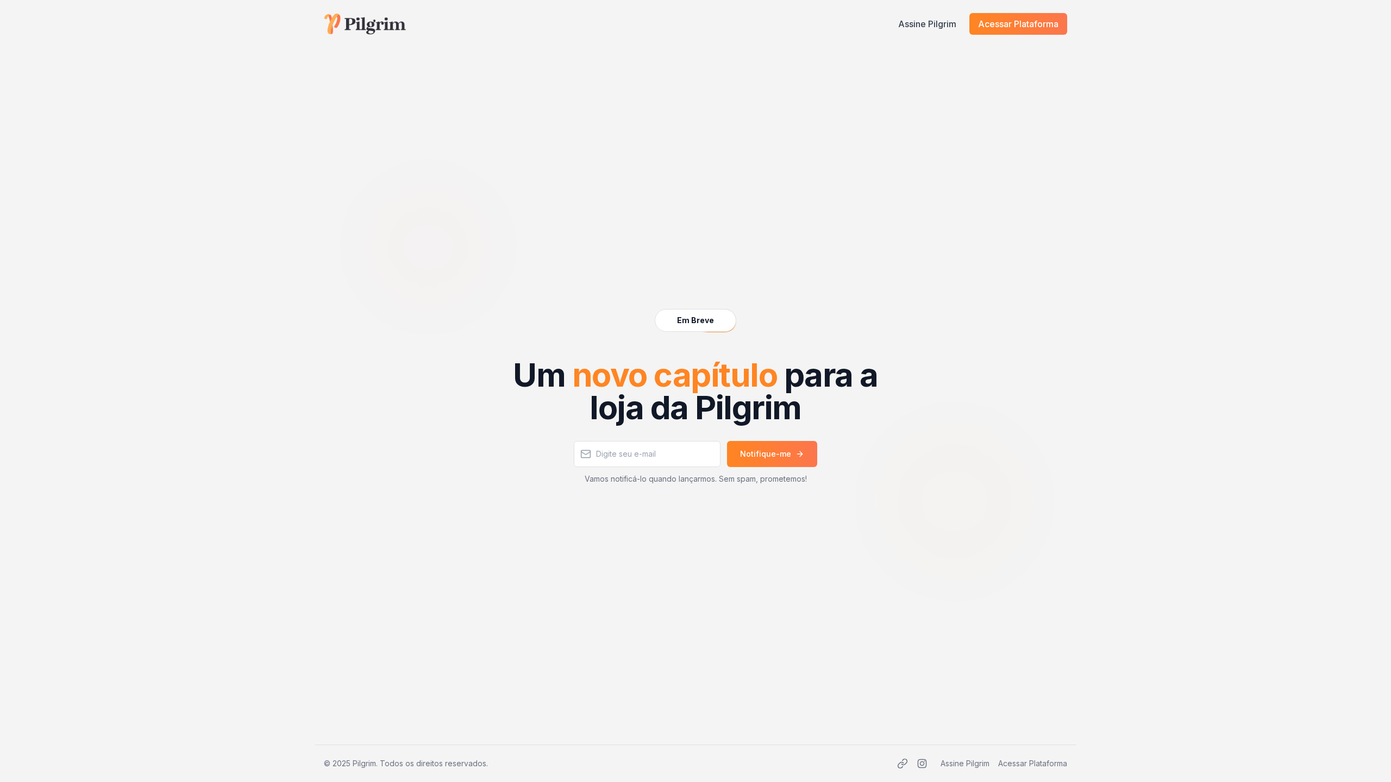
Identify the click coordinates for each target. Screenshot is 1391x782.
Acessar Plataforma (1018, 23)
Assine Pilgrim (927, 23)
